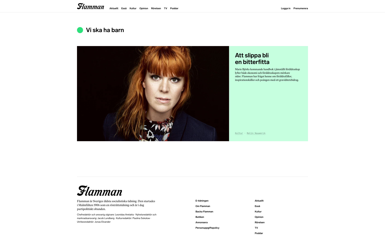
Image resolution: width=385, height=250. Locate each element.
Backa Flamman (204, 211)
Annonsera (202, 222)
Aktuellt (113, 8)
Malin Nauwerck (256, 133)
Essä (123, 8)
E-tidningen (202, 200)
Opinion (143, 8)
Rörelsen (156, 8)
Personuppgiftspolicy (207, 228)
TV (165, 8)
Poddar (174, 8)
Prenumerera (300, 8)
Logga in (285, 8)
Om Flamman (203, 206)
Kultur (133, 8)
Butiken (200, 217)
